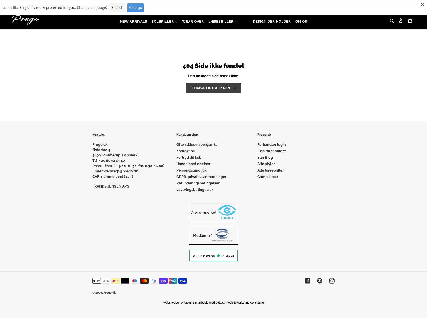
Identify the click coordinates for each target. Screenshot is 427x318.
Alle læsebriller (270, 170)
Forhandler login (271, 144)
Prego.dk (109, 292)
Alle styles (266, 164)
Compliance (267, 177)
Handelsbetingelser (193, 164)
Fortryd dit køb (188, 157)
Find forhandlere (271, 151)
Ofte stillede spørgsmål (196, 144)
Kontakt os (185, 151)
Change (135, 8)
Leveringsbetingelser (194, 190)
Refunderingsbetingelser (198, 183)
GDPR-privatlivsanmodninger (201, 177)
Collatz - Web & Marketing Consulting (240, 302)
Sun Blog (265, 157)
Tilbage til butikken (210, 88)
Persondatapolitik (191, 170)
